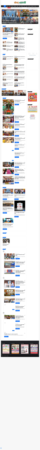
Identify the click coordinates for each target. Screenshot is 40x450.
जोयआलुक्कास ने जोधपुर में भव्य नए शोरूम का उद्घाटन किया (11, 334)
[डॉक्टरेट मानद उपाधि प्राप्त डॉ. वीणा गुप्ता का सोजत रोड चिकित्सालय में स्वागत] (33, 20)
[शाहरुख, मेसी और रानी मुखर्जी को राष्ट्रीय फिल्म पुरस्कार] (6, 241)
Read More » (5, 38)
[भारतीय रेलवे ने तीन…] (20, 93)
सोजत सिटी (22, 17)
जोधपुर (21, 10)
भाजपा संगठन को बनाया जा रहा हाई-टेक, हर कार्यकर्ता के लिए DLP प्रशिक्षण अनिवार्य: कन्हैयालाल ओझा (21, 46)
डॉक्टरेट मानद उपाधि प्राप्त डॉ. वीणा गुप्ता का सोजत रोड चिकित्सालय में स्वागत (33, 22)
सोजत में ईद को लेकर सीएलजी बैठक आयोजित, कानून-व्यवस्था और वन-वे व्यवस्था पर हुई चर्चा (20, 317)
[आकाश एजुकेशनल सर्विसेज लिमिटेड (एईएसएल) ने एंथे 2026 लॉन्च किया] (4, 59)
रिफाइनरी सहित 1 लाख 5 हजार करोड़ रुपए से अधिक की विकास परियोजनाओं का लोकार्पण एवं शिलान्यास (20, 271)
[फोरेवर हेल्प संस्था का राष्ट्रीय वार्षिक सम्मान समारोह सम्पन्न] (33, 13)
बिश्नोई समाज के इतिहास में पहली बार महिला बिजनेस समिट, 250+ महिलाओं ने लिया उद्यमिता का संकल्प (21, 43)
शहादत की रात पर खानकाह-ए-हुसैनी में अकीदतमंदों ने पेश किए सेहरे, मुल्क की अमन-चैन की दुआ (19, 170)
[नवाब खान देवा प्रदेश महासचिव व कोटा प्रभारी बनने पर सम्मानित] (11, 16)
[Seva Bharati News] (32, 26)
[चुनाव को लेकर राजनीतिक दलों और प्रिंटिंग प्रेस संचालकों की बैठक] (16, 34)
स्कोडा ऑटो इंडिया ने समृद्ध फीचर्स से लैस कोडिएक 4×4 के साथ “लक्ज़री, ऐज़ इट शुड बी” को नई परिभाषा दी (8, 209)
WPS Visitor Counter (33, 125)
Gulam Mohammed (16, 99)
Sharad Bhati (4, 223)
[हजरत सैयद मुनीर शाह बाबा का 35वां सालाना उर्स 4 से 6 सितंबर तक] (16, 29)
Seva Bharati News (32, 27)
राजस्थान (4, 26)
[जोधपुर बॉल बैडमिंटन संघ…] (8, 93)
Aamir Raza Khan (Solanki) (18, 315)
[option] (20, 16)
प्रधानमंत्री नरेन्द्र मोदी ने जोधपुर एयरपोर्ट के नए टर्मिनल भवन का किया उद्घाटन (21, 50)
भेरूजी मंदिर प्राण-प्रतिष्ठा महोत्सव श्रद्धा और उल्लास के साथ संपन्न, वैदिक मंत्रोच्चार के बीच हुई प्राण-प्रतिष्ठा (20, 178)
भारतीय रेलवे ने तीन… (17, 94)
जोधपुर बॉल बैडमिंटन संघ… (5, 94)
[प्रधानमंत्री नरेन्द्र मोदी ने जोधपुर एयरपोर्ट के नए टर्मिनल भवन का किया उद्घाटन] (16, 49)
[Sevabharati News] (20, 2)
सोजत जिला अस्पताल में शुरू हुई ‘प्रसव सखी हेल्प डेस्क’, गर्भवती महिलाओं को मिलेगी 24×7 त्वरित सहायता (19, 65)
